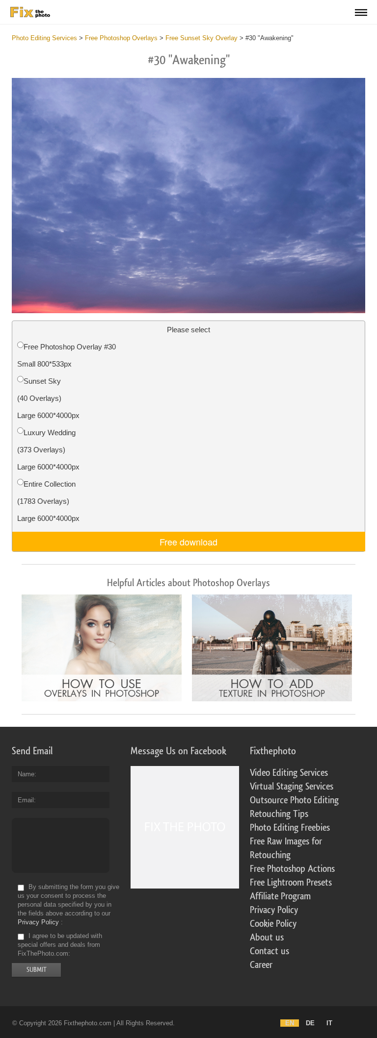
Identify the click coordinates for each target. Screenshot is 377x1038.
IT (329, 1023)
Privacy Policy (38, 922)
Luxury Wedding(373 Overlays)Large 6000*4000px (48, 449)
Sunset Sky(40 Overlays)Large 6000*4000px (48, 398)
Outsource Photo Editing (294, 800)
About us (267, 937)
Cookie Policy (273, 924)
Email (26, 800)
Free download (188, 541)
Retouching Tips (279, 814)
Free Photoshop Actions (292, 869)
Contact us (269, 951)
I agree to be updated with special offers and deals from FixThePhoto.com (60, 944)
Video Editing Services (289, 773)
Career (261, 965)
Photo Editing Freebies (290, 828)
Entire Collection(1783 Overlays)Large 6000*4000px (48, 501)
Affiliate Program (280, 896)
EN (289, 1023)
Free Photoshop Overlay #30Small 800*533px (66, 355)
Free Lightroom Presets (291, 883)
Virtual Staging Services (291, 786)
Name (26, 774)
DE (310, 1023)
